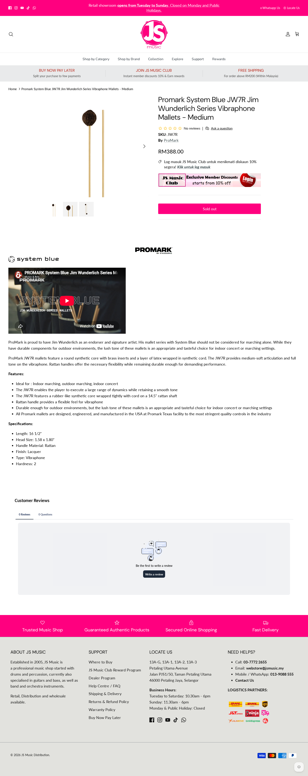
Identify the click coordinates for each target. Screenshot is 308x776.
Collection (155, 59)
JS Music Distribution (35, 755)
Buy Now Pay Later (105, 717)
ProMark (171, 140)
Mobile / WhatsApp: (264, 674)
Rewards (219, 59)
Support (198, 59)
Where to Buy (100, 662)
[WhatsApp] (34, 7)
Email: (259, 668)
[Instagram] (16, 7)
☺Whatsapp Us (270, 8)
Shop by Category (96, 59)
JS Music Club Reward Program (115, 670)
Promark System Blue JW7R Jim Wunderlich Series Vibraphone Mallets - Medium (77, 89)
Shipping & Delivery (105, 693)
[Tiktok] (28, 7)
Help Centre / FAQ (104, 686)
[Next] (144, 146)
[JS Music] (154, 34)
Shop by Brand (129, 59)
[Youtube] (22, 7)
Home (12, 89)
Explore (177, 59)
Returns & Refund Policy (109, 701)
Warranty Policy (102, 709)
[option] (98, 146)
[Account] (287, 34)
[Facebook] (10, 7)
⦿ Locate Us (291, 8)
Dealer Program (102, 678)
